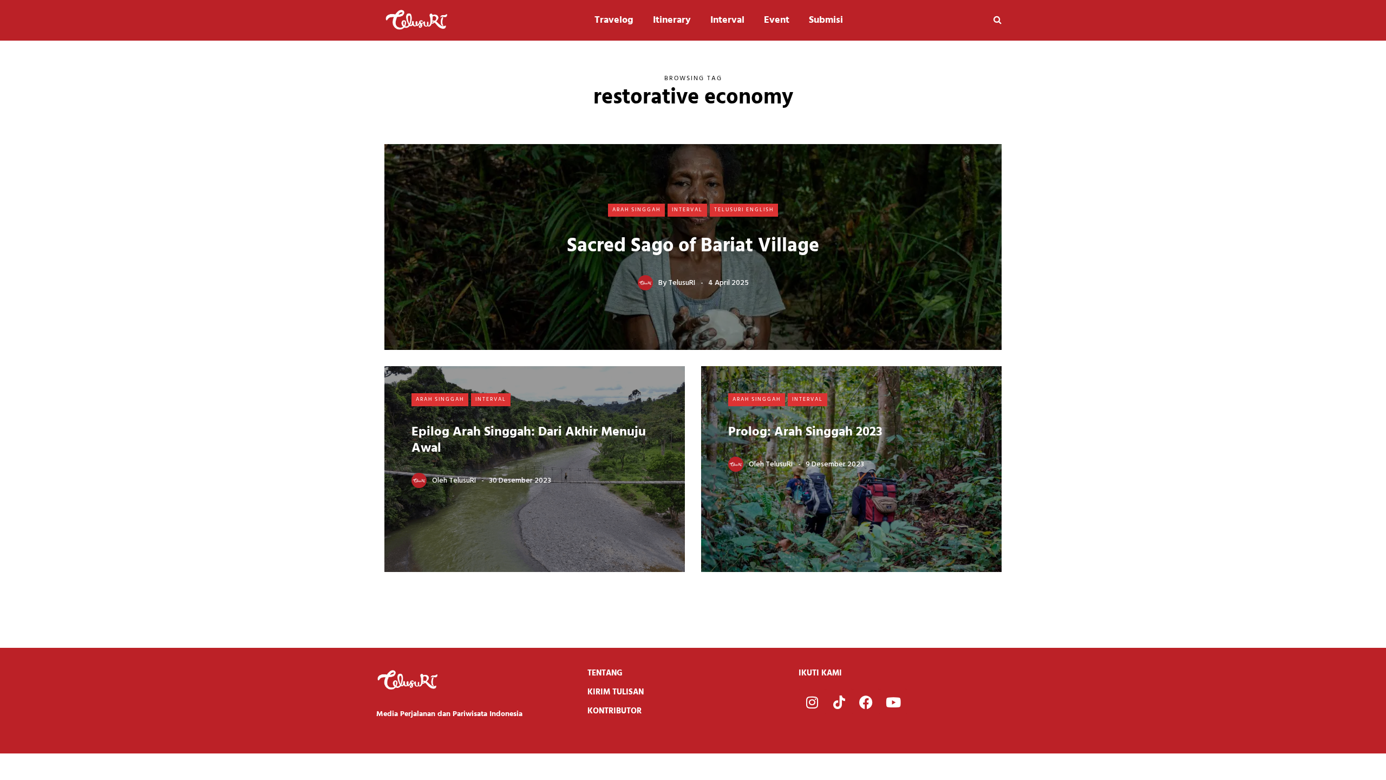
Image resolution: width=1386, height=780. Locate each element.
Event (776, 20)
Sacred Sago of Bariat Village (693, 246)
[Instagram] (812, 702)
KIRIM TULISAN (615, 692)
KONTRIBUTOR (614, 711)
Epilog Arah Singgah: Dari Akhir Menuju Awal (528, 440)
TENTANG (605, 673)
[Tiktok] (839, 702)
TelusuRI (681, 283)
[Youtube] (893, 702)
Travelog (613, 20)
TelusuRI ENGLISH (744, 209)
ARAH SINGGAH (636, 209)
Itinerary (672, 20)
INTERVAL (687, 209)
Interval (727, 20)
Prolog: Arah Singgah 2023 (805, 432)
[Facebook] (866, 702)
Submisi (826, 20)
